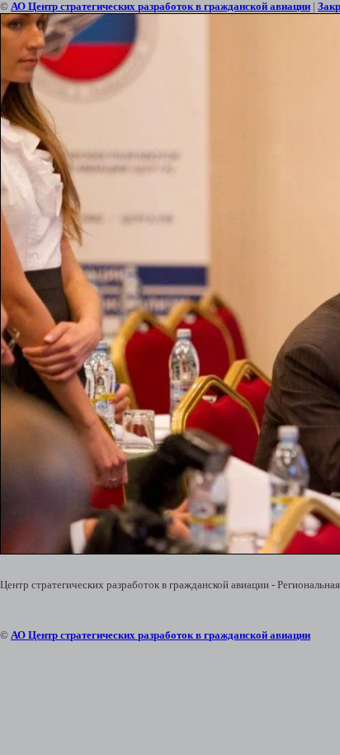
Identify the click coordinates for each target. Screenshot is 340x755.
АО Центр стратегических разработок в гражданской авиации (160, 6)
